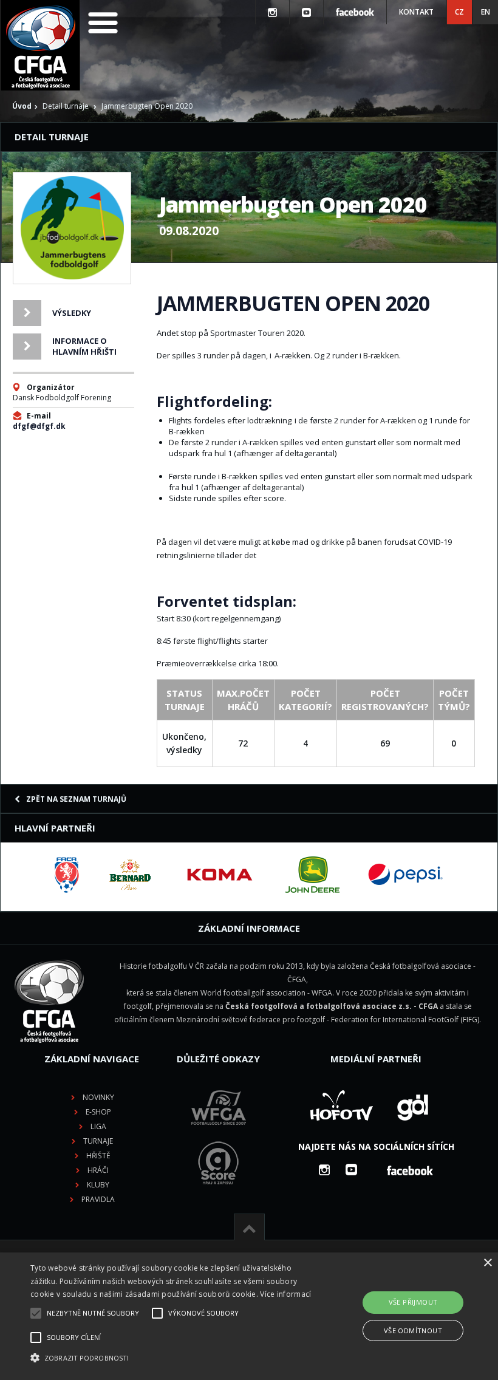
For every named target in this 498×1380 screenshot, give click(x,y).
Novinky (98, 1097)
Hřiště (98, 1155)
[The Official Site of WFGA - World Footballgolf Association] (218, 1134)
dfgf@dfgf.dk (39, 426)
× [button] (487, 1263)
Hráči (98, 1170)
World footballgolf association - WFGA (266, 993)
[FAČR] (67, 874)
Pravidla (98, 1199)
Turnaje (98, 1141)
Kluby (98, 1185)
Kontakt (416, 12)
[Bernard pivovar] (130, 874)
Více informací (285, 1294)
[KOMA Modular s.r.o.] (219, 874)
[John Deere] (312, 874)
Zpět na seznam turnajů (76, 799)
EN (485, 12)
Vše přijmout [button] (413, 1302)
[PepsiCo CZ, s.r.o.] (405, 874)
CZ (459, 12)
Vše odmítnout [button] (413, 1330)
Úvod (22, 106)
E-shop (98, 1112)
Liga (98, 1126)
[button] (172, 1358)
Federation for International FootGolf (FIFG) (405, 1019)
